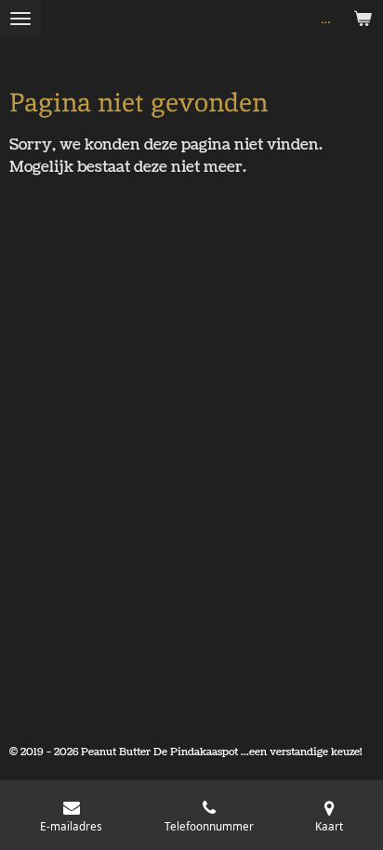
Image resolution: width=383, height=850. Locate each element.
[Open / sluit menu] (20, 18)
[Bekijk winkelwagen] (362, 18)
